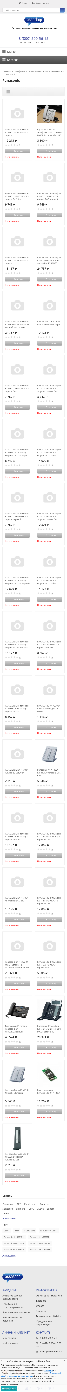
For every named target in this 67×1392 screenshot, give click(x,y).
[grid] (8, 91)
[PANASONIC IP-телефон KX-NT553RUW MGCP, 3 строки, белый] (17, 818)
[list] (13, 91)
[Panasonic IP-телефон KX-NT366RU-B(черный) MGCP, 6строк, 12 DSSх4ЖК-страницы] (49, 1010)
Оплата (40, 1305)
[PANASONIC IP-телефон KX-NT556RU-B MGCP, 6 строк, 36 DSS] (49, 818)
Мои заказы (9, 1337)
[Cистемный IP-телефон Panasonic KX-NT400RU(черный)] (17, 1010)
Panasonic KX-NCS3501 (39, 1237)
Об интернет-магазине (49, 1295)
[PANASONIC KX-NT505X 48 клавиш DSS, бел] (17, 882)
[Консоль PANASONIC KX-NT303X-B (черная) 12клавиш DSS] (17, 1138)
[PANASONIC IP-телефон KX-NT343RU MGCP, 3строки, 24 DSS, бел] (49, 370)
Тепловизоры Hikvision (48, 1316)
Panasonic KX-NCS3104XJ (14, 1237)
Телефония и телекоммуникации (31, 71)
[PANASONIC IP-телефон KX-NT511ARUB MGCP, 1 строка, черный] (17, 498)
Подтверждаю (9, 1389)
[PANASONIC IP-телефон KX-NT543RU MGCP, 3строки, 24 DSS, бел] (49, 498)
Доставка (41, 1300)
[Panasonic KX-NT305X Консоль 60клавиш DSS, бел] (49, 754)
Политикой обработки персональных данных (31, 1374)
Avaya (40, 1208)
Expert (50, 1208)
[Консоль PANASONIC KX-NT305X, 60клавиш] (17, 1074)
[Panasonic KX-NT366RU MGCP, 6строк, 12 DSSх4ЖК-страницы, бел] (17, 946)
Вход (24, 3)
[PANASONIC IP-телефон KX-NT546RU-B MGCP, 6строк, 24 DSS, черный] (17, 626)
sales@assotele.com (51, 1351)
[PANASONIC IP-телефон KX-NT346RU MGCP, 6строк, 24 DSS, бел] (49, 434)
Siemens (20, 1208)
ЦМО (31, 1208)
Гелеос (6, 1213)
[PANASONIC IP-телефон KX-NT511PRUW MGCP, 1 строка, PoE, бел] (17, 178)
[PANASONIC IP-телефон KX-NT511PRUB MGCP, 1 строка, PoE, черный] (49, 178)
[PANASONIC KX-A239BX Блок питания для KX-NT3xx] (49, 690)
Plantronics (30, 1204)
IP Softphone (29, 1231)
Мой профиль (10, 1343)
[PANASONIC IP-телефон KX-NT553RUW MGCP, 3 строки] (17, 242)
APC (19, 1204)
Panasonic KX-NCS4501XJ (14, 1249)
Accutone (45, 1204)
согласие (48, 1370)
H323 (16, 1231)
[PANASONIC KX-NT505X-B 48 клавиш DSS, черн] (49, 306)
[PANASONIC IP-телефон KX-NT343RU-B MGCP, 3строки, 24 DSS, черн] (17, 434)
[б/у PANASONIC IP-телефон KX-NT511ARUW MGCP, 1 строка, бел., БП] (49, 114)
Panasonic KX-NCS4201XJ (40, 1243)
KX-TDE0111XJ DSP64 (48, 1231)
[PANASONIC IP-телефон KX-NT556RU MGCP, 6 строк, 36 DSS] (49, 882)
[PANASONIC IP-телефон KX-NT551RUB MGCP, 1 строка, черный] (49, 626)
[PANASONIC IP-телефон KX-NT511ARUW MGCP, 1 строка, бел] (17, 370)
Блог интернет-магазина (16, 1312)
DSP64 (6, 1231)
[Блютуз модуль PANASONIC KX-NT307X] (49, 1074)
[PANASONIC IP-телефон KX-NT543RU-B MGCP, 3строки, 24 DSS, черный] (17, 562)
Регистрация (42, 3)
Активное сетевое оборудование (12, 1297)
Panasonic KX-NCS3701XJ (14, 1243)
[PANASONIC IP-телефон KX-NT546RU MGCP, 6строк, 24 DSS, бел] (49, 562)
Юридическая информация (44, 1323)
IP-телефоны (57, 71)
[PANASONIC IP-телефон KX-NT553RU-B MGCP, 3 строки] (17, 114)
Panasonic (7, 1204)
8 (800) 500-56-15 (33, 38)
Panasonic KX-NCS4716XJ (40, 1249)
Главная (6, 71)
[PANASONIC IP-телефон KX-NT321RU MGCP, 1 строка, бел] (49, 946)
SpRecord (7, 1208)
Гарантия (41, 1311)
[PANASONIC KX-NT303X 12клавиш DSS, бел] (17, 754)
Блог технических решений (12, 1319)
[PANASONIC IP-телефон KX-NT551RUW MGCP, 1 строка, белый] (17, 690)
